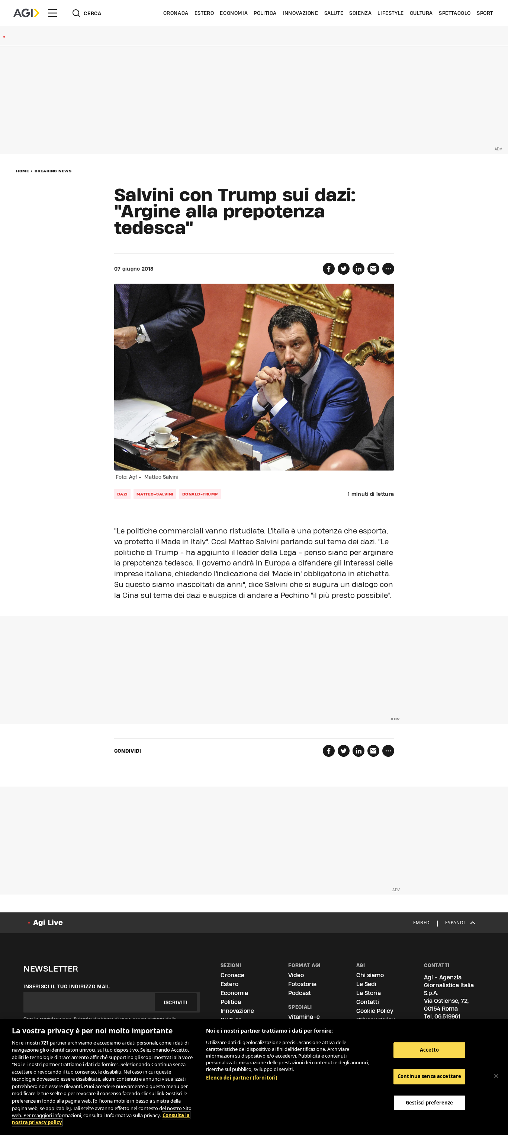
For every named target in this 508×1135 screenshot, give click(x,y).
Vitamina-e (304, 1016)
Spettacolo (455, 13)
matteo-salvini (154, 494)
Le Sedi (366, 984)
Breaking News (53, 170)
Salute (334, 13)
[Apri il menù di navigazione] (52, 13)
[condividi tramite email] (373, 269)
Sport (485, 13)
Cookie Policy (374, 1010)
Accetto (429, 1049)
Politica (265, 13)
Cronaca (176, 13)
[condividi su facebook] (329, 269)
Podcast (299, 993)
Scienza (360, 13)
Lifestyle (390, 13)
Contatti (367, 1001)
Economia (234, 13)
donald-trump (200, 494)
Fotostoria (302, 984)
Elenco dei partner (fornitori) (241, 1077)
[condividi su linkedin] (358, 269)
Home (22, 170)
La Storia (368, 993)
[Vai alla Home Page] (26, 13)
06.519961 (447, 1016)
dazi (122, 494)
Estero (204, 13)
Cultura (421, 13)
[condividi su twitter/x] (344, 269)
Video (296, 975)
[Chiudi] (496, 1076)
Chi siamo (370, 975)
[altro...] (388, 269)
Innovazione (300, 13)
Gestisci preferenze (429, 1102)
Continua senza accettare (429, 1076)
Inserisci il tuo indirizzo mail (66, 986)
